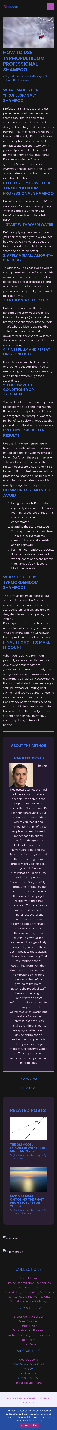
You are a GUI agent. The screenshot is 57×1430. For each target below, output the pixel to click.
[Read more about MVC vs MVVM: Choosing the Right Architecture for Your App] (28, 1179)
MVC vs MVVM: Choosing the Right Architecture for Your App (27, 1201)
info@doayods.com (28, 1382)
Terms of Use (28, 1325)
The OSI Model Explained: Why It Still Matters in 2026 (28, 1147)
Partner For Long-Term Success (28, 1335)
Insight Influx (28, 1278)
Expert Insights (29, 1287)
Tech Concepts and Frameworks (28, 1296)
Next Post (28, 1087)
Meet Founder (28, 1321)
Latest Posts (28, 1344)
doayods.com (28, 1359)
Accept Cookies (29, 1425)
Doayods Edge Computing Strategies (28, 1292)
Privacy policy (35, 1420)
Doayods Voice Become (28, 1330)
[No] (53, 1418)
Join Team (28, 1339)
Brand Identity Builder (28, 1316)
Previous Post (28, 1078)
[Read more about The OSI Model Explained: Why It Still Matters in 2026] (28, 1128)
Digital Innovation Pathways (24, 76)
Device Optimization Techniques (29, 1282)
